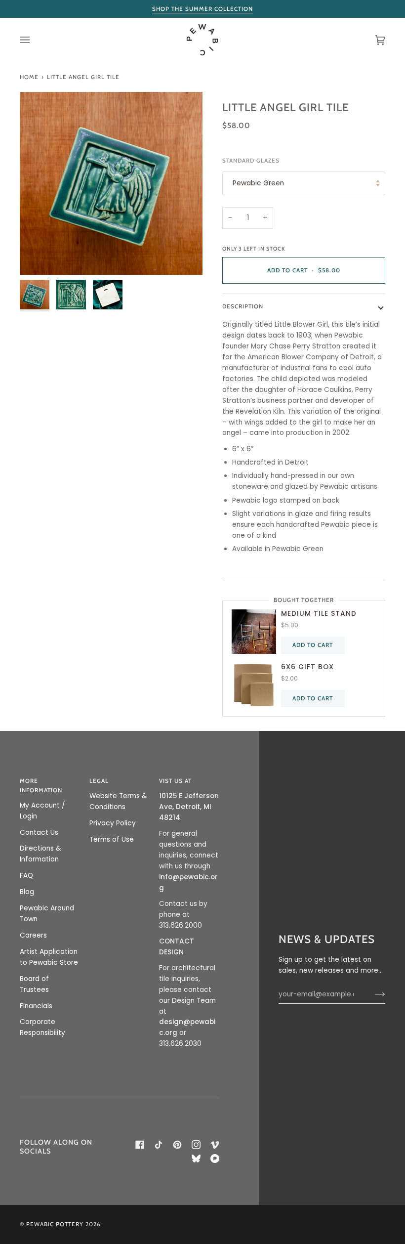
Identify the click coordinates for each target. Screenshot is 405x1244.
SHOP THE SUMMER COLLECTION (202, 8)
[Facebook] (139, 1144)
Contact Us (39, 832)
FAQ (26, 875)
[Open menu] (34, 40)
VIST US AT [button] (175, 780)
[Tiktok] (158, 1144)
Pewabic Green (258, 183)
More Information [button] (41, 785)
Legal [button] (99, 780)
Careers (33, 935)
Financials (36, 1006)
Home (29, 77)
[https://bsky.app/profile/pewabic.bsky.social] (196, 1158)
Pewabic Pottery (54, 1224)
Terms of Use (111, 839)
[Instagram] (196, 1144)
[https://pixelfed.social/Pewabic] (214, 1158)
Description (242, 306)
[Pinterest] (177, 1144)
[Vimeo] (214, 1144)
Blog (27, 892)
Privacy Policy (112, 823)
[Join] (372, 994)
